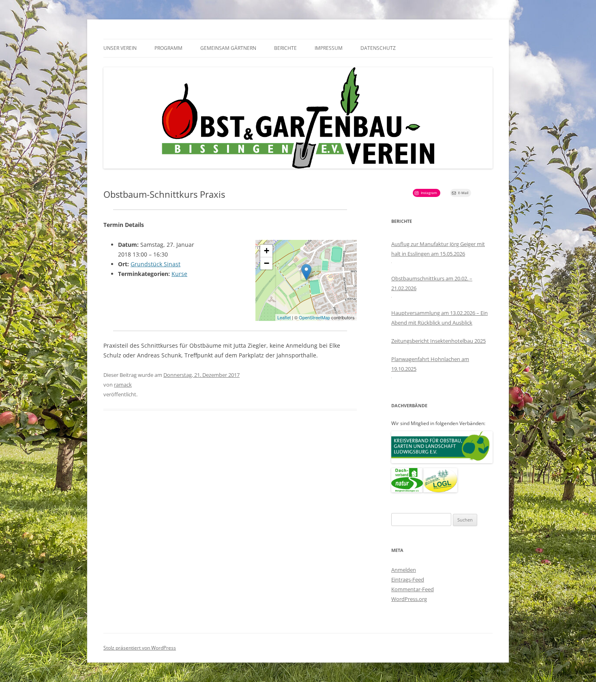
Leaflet (284, 317)
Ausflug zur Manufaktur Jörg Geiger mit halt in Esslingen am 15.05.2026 (438, 248)
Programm (168, 48)
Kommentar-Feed (412, 589)
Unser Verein (120, 48)
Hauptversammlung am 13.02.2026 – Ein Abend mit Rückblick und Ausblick (439, 317)
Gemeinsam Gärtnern (228, 48)
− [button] (266, 263)
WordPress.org (409, 599)
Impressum (329, 48)
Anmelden (403, 569)
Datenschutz (378, 48)
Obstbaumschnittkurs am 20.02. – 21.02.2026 (431, 283)
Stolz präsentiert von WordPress (139, 647)
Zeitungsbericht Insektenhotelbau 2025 (438, 340)
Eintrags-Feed (407, 579)
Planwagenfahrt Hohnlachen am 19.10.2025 (430, 363)
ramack (123, 384)
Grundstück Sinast (155, 264)
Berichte (285, 48)
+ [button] (266, 251)
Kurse (179, 274)
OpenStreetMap (314, 317)
